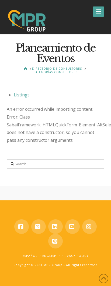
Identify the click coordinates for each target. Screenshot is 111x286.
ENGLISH (49, 256)
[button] (98, 11)
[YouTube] (72, 226)
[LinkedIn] (55, 226)
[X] (38, 226)
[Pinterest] (55, 241)
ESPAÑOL (29, 256)
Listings (22, 95)
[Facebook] (21, 226)
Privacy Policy (75, 256)
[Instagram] (89, 226)
